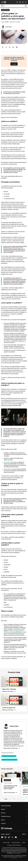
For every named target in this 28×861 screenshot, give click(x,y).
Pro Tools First (7, 462)
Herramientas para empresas (9, 759)
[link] (6, 47)
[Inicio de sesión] (22, 2)
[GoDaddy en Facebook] (2, 838)
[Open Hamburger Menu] (1, 2)
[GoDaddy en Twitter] (12, 838)
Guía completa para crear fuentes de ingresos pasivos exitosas (10, 787)
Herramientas (6, 10)
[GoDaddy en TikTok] (9, 838)
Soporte (3, 809)
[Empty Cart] (26, 2)
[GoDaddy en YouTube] (16, 838)
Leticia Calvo (9, 26)
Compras (3, 823)
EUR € (23, 834)
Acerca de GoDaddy (6, 805)
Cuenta (3, 819)
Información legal (6, 842)
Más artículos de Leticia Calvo (11, 748)
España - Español (5, 834)
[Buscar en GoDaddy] (26, 6)
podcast (20, 651)
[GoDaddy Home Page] (6, 828)
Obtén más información (9, 792)
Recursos (3, 812)
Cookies (23, 842)
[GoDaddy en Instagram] (5, 838)
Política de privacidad (16, 842)
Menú (2, 5)
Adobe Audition (8, 469)
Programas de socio (5, 816)
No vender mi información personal (14, 845)
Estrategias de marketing (9, 756)
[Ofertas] (17, 2)
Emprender (7, 780)
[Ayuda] (20, 2)
